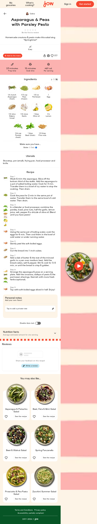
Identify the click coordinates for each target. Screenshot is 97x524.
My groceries (11, 4)
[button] (5, 14)
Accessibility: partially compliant (31, 513)
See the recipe (21, 416)
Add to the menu (14, 56)
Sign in (67, 4)
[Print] (48, 55)
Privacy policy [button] (40, 510)
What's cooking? (29, 4)
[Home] (48, 4)
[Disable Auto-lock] (38, 323)
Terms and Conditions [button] (24, 510)
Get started (85, 4)
